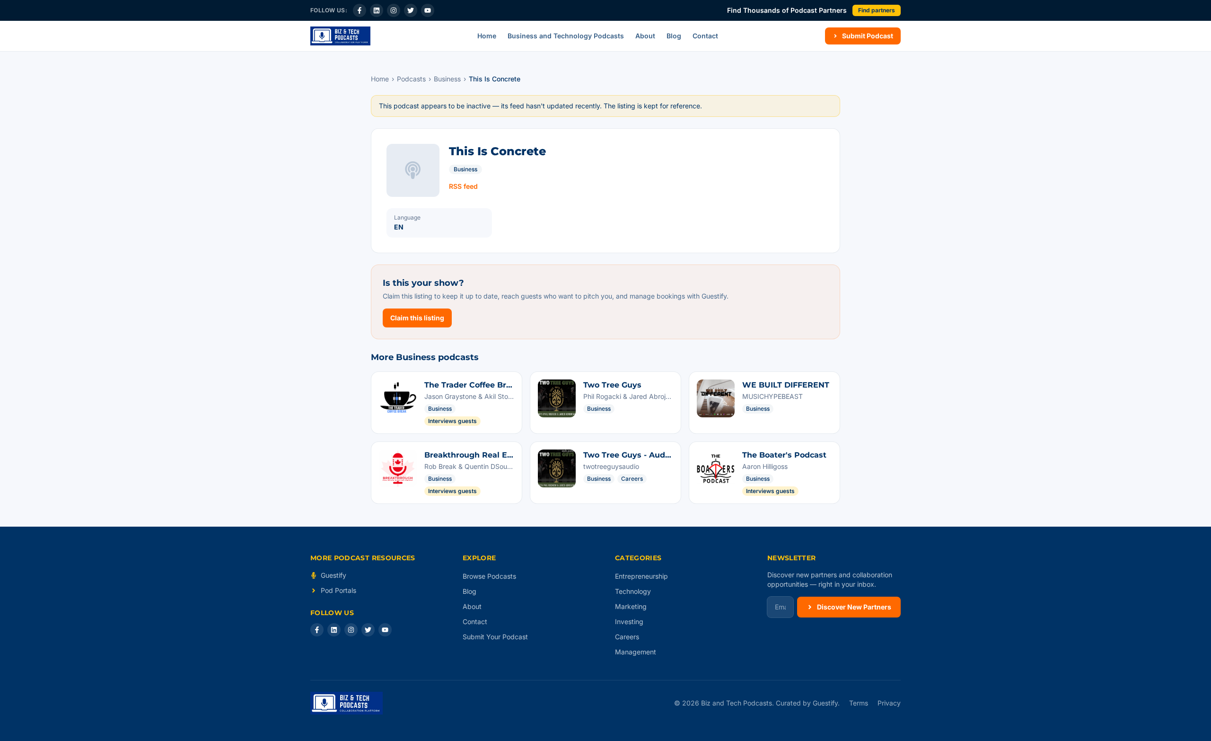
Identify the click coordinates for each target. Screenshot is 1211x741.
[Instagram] (393, 10)
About (645, 36)
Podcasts (411, 79)
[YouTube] (427, 10)
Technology (633, 591)
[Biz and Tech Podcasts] (340, 35)
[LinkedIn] (376, 10)
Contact (705, 36)
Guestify (333, 575)
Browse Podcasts (489, 576)
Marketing (631, 606)
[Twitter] (410, 10)
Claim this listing (417, 318)
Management (635, 652)
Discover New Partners (854, 607)
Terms (858, 703)
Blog (674, 36)
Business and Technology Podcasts (566, 36)
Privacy (889, 703)
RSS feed (463, 186)
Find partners (876, 10)
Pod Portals (338, 590)
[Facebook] (359, 10)
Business (447, 79)
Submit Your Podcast (495, 637)
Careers (627, 637)
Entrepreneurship (641, 576)
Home (486, 36)
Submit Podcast (867, 36)
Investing (629, 622)
